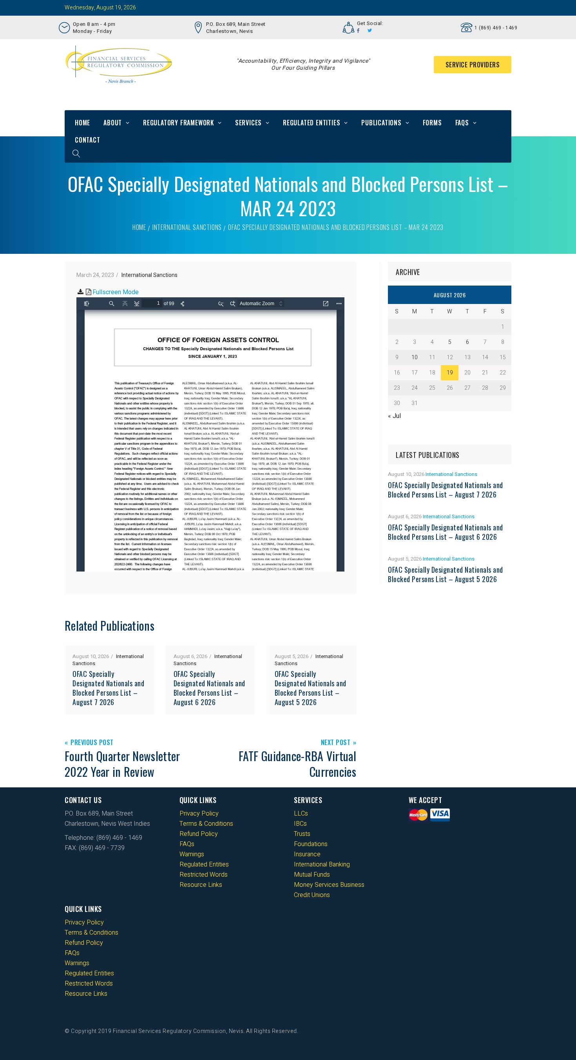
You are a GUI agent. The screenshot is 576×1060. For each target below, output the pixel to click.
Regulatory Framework (178, 122)
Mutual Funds (312, 874)
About (112, 122)
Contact (87, 140)
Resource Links (200, 885)
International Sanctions (187, 227)
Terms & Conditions (206, 823)
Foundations (311, 844)
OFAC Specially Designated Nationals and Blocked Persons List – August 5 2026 (310, 688)
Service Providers (473, 64)
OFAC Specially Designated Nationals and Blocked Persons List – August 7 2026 (108, 688)
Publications (381, 122)
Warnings (191, 854)
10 (414, 357)
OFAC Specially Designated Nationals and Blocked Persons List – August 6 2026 (209, 688)
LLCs (301, 813)
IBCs (300, 823)
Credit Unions (312, 895)
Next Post (336, 743)
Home (82, 122)
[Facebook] (358, 30)
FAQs (462, 122)
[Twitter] (370, 30)
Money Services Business (329, 885)
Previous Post (92, 743)
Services (248, 122)
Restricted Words (203, 874)
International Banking (322, 864)
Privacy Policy (199, 813)
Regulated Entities (311, 122)
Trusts (302, 834)
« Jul (394, 416)
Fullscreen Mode (115, 292)
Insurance (307, 854)
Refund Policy (198, 834)
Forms (432, 122)
